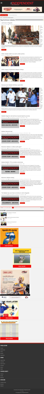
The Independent (20, 389)
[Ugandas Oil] (9, 237)
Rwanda (1, 353)
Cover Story (16, 148)
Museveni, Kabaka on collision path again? (11, 146)
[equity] (15, 283)
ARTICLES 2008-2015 (12, 117)
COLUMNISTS (17, 194)
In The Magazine (11, 24)
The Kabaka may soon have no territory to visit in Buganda (15, 193)
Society (1, 375)
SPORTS (8, 86)
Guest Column (2, 363)
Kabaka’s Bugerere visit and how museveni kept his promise (15, 116)
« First (2, 207)
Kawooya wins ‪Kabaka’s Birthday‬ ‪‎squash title (12, 85)
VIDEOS (9, 55)
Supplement (2, 355)
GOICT (29, 389)
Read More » (4, 49)
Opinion (1, 367)
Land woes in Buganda (6, 23)
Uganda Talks (2, 360)
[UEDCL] (9, 309)
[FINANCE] (9, 330)
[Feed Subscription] (43, 19)
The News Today (21, 24)
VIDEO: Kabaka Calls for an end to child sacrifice (13, 54)
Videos (1, 351)
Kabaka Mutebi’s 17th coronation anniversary (12, 162)
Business (1, 384)
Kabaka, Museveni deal (6, 131)
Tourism (1, 348)
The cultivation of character (11, 212)
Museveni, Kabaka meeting (7, 177)
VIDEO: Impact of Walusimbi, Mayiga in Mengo (12, 69)
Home (1, 17)
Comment (2, 365)
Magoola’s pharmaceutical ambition (13, 217)
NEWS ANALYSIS (16, 24)
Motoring (1, 377)
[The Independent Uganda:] (22, 3)
